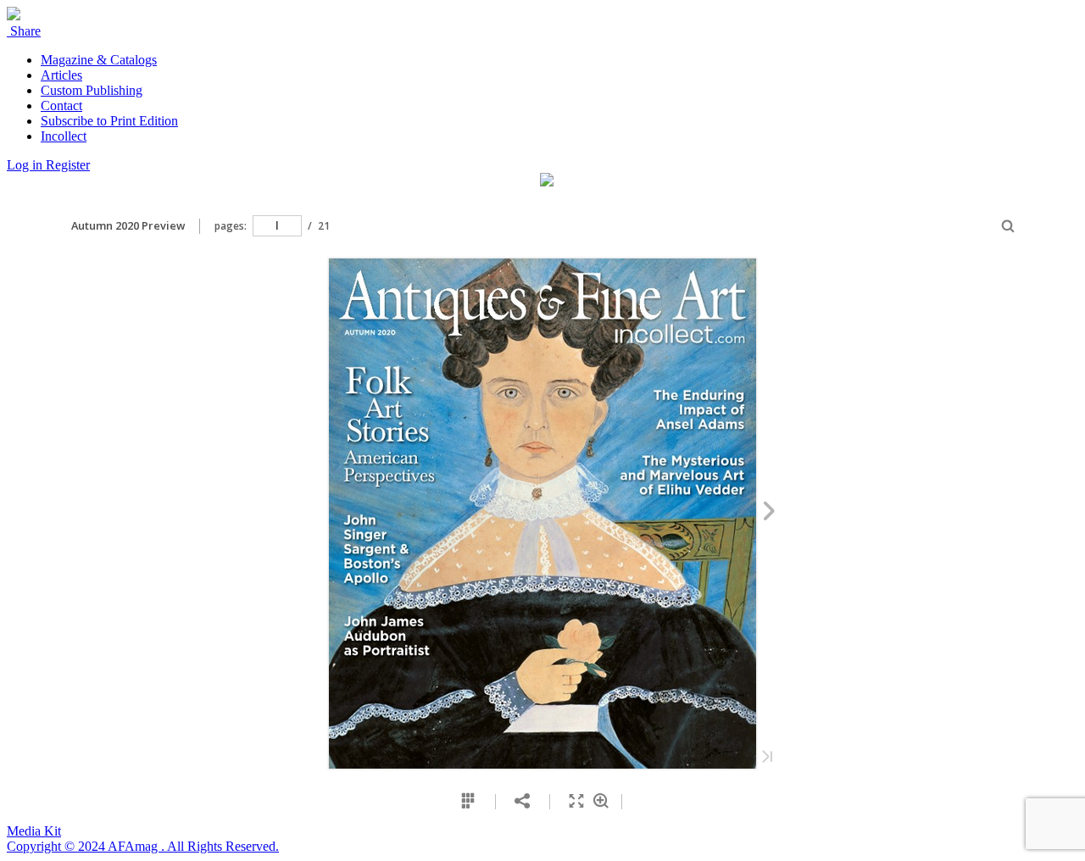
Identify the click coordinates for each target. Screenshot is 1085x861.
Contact (61, 105)
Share (24, 31)
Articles (61, 75)
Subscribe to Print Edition (109, 121)
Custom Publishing (91, 90)
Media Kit (34, 831)
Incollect (63, 136)
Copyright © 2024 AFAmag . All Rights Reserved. (143, 846)
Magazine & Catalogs (99, 60)
